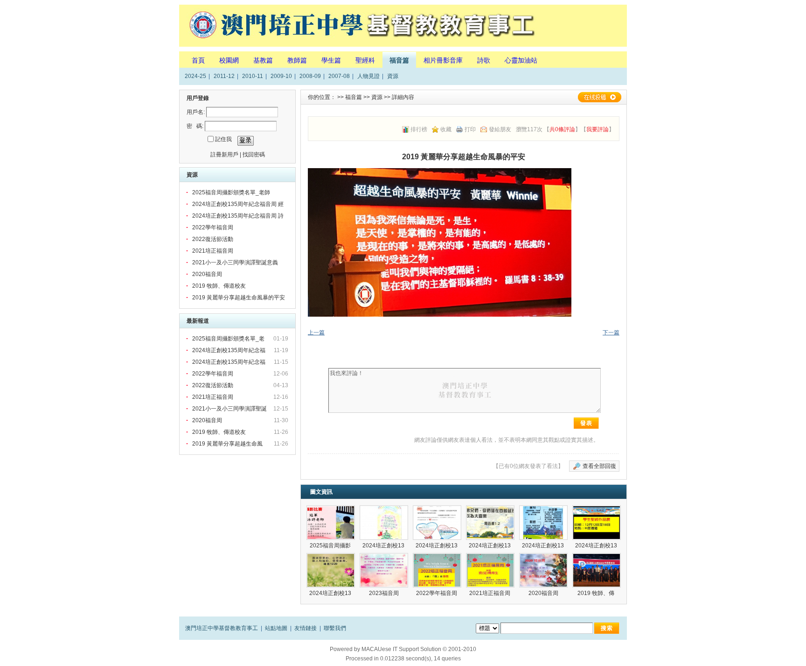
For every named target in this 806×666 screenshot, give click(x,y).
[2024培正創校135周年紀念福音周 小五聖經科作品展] (490, 522)
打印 (470, 129)
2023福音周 (384, 593)
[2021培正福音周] (490, 570)
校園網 (229, 60)
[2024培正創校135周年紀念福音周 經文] (330, 570)
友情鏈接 (305, 628)
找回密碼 (254, 154)
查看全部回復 (599, 466)
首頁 (198, 60)
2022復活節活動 (212, 239)
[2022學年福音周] (437, 570)
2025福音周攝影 (331, 545)
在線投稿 (599, 97)
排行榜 (418, 129)
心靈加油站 (521, 60)
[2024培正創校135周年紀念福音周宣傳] (596, 522)
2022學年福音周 (212, 227)
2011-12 (224, 76)
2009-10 (281, 76)
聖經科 (365, 60)
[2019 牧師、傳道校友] (596, 570)
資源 (392, 76)
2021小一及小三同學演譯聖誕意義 (235, 262)
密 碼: (195, 126)
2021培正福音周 (212, 251)
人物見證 (368, 76)
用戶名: (196, 112)
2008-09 (310, 76)
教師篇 (297, 60)
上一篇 (316, 332)
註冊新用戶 (224, 154)
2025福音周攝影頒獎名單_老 (229, 338)
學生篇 (331, 60)
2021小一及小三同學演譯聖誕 (230, 408)
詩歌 (483, 60)
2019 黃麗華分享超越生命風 (228, 443)
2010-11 (252, 76)
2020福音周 (207, 274)
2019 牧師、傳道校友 (219, 286)
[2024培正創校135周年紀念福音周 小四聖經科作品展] (437, 522)
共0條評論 (562, 129)
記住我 (223, 139)
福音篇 (399, 60)
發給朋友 (500, 129)
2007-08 (339, 76)
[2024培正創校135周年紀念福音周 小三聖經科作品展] (384, 522)
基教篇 (263, 60)
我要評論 (597, 129)
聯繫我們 (335, 628)
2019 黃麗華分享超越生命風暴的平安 (238, 297)
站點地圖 (276, 628)
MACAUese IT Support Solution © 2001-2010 (418, 649)
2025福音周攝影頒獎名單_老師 (231, 192)
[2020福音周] (543, 570)
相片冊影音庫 (443, 60)
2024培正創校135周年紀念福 (229, 350)
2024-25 (195, 76)
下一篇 (611, 332)
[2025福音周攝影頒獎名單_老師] (330, 522)
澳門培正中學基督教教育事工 (221, 628)
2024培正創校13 (384, 545)
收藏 (446, 129)
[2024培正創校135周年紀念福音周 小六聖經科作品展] (543, 522)
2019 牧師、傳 (596, 593)
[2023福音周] (384, 570)
